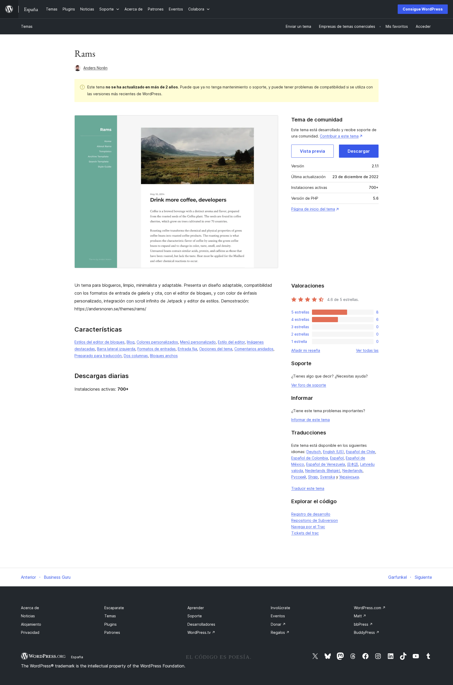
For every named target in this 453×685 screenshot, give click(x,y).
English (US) (333, 451)
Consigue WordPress (423, 9)
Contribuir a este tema (339, 136)
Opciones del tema (215, 349)
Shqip (313, 477)
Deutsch (313, 451)
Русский (298, 477)
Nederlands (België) (322, 470)
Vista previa (312, 151)
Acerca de (30, 608)
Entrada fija (187, 349)
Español (337, 458)
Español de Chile (360, 451)
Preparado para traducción (98, 355)
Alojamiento (31, 624)
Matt (360, 616)
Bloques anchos (164, 355)
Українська (349, 477)
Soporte (194, 616)
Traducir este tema (307, 488)
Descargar (359, 151)
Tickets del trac (305, 533)
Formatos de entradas (156, 349)
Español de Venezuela (325, 464)
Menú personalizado (198, 342)
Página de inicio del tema (313, 209)
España (77, 657)
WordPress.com (370, 608)
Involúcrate (280, 608)
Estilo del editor (231, 342)
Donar (278, 624)
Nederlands (352, 470)
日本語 (352, 464)
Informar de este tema (310, 419)
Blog (130, 342)
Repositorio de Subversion (314, 520)
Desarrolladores (201, 624)
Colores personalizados (157, 342)
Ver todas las (367, 350)
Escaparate (114, 608)
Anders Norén (95, 68)
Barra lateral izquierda (116, 349)
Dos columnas (136, 355)
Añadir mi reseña (305, 350)
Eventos (278, 616)
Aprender (195, 608)
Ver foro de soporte (308, 385)
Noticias (28, 616)
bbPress (363, 624)
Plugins (110, 624)
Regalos (280, 632)
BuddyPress (366, 632)
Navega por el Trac (308, 526)
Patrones (112, 632)
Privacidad (30, 632)
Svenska (327, 477)
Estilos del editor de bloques (99, 342)
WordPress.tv (201, 632)
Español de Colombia (309, 458)
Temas (27, 26)
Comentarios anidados (253, 349)
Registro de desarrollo (310, 514)
